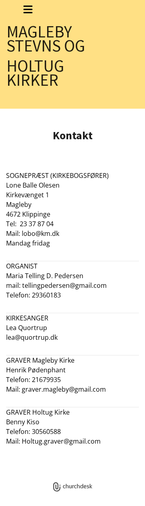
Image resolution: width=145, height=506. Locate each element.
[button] (28, 9)
